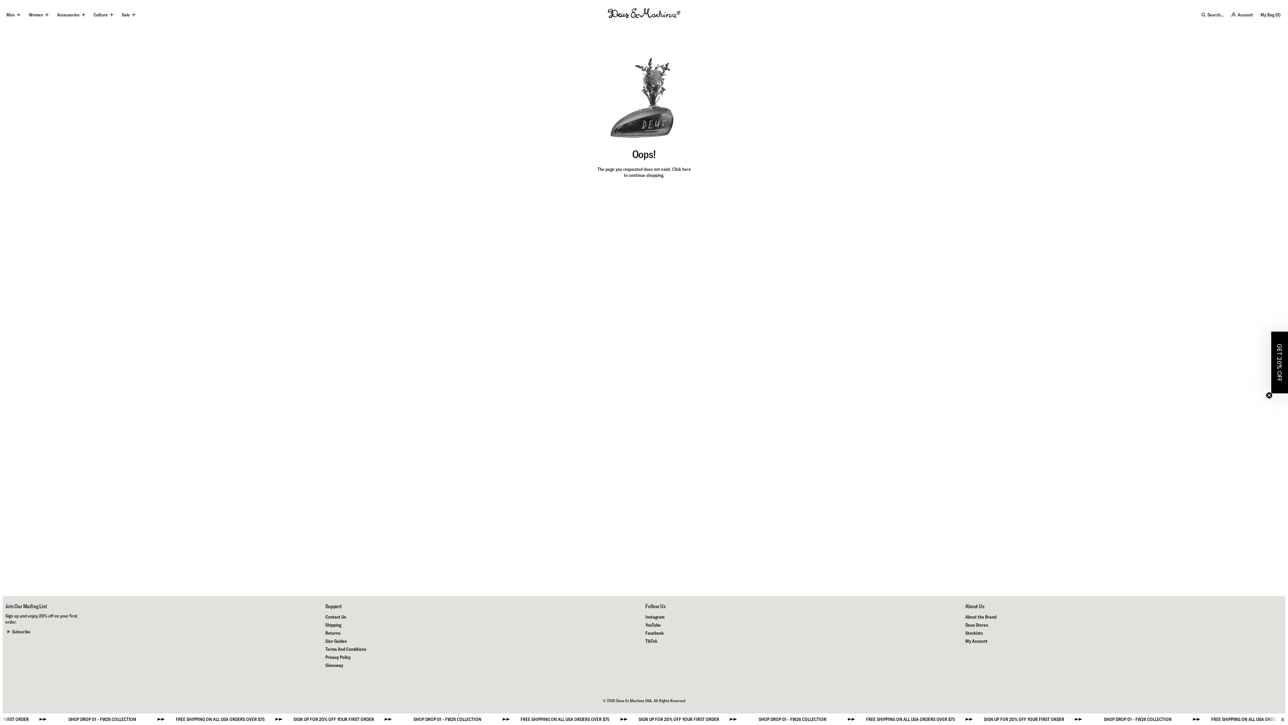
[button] (1279, 362)
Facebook (654, 633)
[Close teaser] (1269, 395)
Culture (101, 15)
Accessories (68, 15)
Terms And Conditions (345, 649)
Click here (681, 169)
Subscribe (21, 632)
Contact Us (335, 617)
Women (36, 15)
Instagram (654, 617)
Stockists (974, 633)
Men (10, 15)
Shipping (333, 625)
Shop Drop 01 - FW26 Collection (74, 719)
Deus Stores (976, 625)
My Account (976, 641)
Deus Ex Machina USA (634, 700)
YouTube (653, 625)
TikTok (651, 641)
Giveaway (334, 665)
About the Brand (981, 617)
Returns (332, 633)
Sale (126, 15)
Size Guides (336, 641)
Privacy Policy (338, 657)
